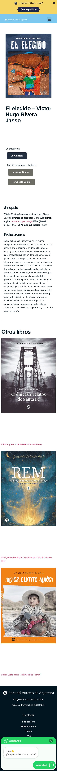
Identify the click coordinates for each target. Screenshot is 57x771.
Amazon (15, 222)
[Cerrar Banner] (54, 3)
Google (29, 222)
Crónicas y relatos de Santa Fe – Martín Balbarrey (21, 444)
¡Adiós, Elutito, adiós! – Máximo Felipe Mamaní (20, 675)
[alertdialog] (28, 7)
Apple (22, 222)
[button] (49, 19)
